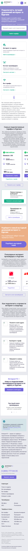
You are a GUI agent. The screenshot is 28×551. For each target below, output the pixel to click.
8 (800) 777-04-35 (9, 471)
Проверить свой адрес (14, 389)
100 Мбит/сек (18, 521)
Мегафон (10, 427)
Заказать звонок (9, 477)
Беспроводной (5, 514)
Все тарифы (4, 491)
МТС (19, 427)
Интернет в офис (6, 496)
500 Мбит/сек (18, 519)
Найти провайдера (14, 217)
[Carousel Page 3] (16, 412)
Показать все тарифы (14, 185)
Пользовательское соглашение (8, 548)
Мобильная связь (19, 517)
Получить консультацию (14, 201)
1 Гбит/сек (4, 519)
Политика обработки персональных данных (11, 546)
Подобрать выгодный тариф (13, 244)
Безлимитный (5, 517)
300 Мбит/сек (5, 521)
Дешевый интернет (19, 512)
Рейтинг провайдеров (7, 494)
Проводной (17, 514)
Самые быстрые (6, 526)
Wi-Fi (2, 524)
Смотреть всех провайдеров (14, 294)
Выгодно (16, 524)
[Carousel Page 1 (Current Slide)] (11, 412)
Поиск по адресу (6, 487)
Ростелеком (6, 429)
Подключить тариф (12, 175)
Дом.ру (16, 427)
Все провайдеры (6, 489)
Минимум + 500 (8, 155)
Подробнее (11, 288)
